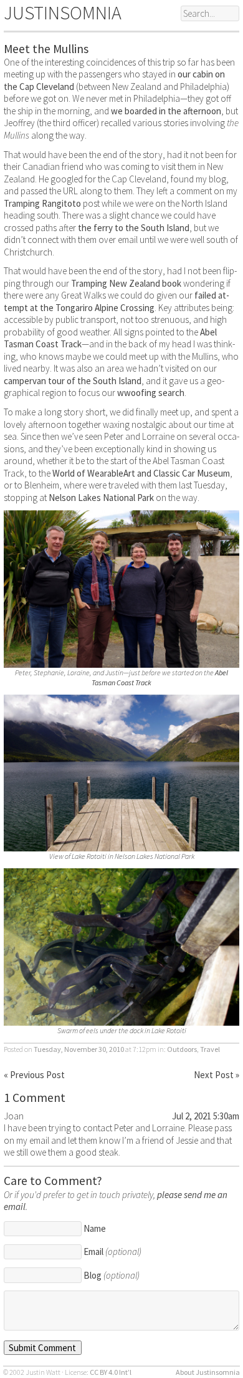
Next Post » (216, 1075)
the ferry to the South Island (133, 228)
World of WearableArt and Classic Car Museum (141, 473)
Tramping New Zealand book (126, 283)
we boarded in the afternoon (166, 111)
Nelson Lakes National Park (101, 497)
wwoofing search (150, 393)
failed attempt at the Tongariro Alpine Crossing (116, 301)
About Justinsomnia (208, 1372)
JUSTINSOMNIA (63, 12)
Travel (210, 1049)
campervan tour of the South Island (72, 381)
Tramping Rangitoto (42, 203)
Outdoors (182, 1049)
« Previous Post (34, 1075)
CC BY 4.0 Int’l (110, 1372)
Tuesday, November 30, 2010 (79, 1049)
